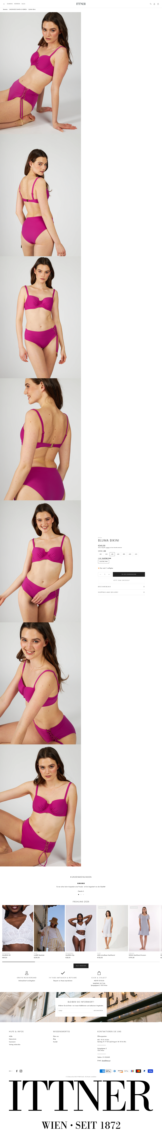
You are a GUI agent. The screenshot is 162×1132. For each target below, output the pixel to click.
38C (124, 554)
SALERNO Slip (70, 955)
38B (101, 554)
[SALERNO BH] (17, 928)
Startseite (5, 9)
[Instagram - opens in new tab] (21, 1071)
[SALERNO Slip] (81, 928)
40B (106, 554)
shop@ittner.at (106, 1061)
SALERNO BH (6, 955)
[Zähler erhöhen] (109, 574)
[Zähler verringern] (100, 574)
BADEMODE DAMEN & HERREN (18, 9)
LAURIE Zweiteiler (39, 955)
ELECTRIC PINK (104, 561)
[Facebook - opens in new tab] (16, 1071)
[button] (4, 4)
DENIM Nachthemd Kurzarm (137, 955)
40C (130, 554)
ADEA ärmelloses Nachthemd (106, 955)
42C (136, 554)
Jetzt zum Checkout (121, 580)
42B (112, 554)
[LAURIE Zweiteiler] (49, 928)
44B (118, 554)
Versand (107, 547)
